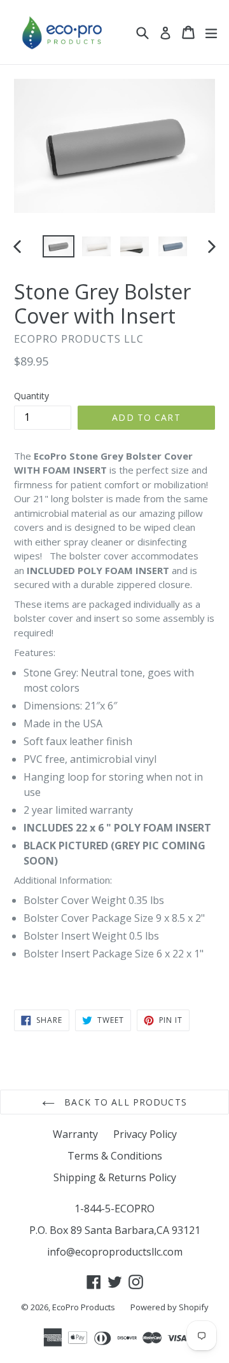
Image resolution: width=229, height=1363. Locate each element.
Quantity (31, 396)
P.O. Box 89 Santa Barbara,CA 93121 (114, 1230)
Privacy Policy (145, 1134)
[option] (58, 246)
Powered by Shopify (169, 1307)
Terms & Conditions (114, 1156)
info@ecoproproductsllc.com (115, 1252)
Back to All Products (124, 1102)
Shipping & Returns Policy (114, 1177)
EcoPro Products (83, 1307)
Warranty (75, 1134)
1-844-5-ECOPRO (114, 1209)
